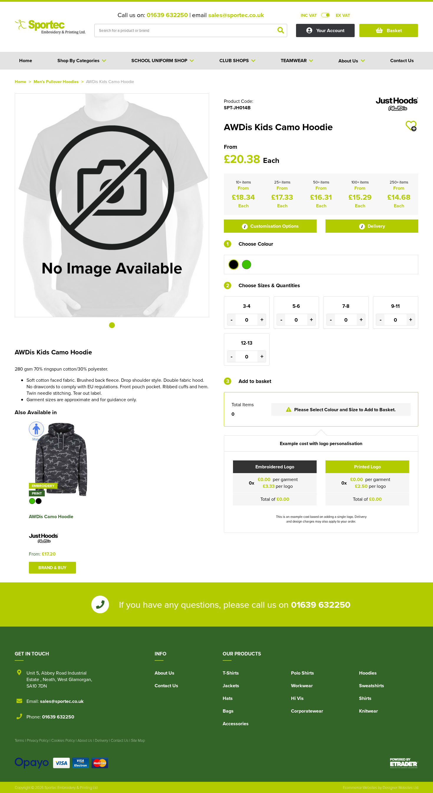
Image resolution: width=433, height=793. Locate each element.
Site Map (138, 740)
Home (20, 81)
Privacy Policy (38, 740)
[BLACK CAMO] (233, 264)
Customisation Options (274, 226)
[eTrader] (404, 763)
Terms (19, 740)
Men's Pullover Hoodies (56, 81)
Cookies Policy (63, 740)
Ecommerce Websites (360, 787)
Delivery (375, 226)
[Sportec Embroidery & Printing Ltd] (50, 31)
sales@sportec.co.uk (236, 15)
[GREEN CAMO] (246, 264)
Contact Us (166, 685)
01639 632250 (167, 15)
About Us (164, 673)
